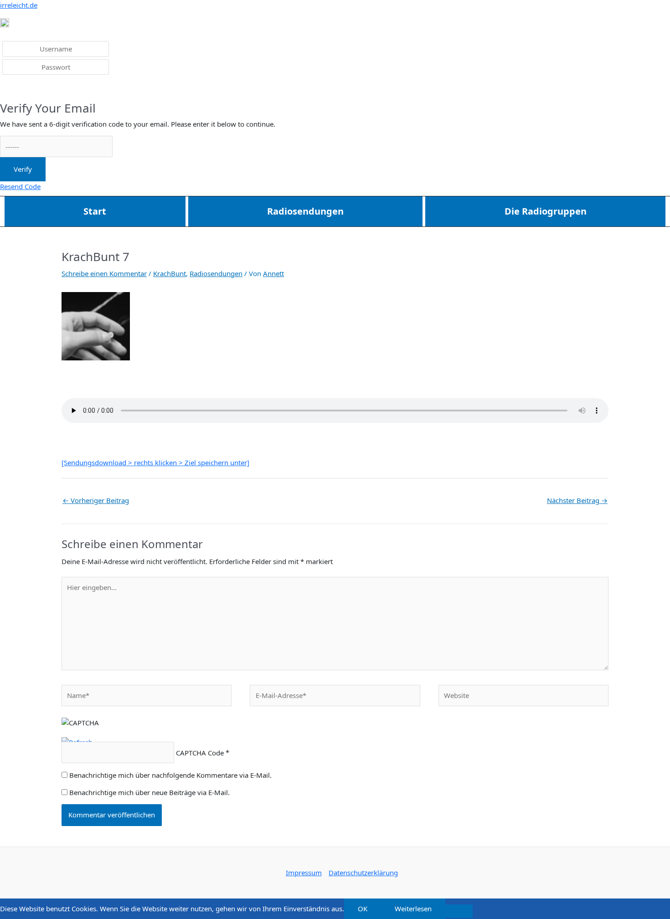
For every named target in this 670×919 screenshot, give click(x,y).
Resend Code (20, 186)
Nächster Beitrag (577, 500)
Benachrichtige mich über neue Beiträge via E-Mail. (149, 792)
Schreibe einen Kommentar (104, 273)
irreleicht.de (18, 5)
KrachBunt (169, 273)
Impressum (304, 872)
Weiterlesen (413, 908)
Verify (23, 169)
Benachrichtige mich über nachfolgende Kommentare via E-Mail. (170, 775)
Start (94, 211)
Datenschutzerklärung (363, 872)
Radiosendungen (305, 211)
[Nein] (459, 911)
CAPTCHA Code (200, 752)
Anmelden (23, 88)
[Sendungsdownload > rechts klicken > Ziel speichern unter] (155, 462)
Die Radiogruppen (546, 211)
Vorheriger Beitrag (95, 500)
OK (362, 908)
